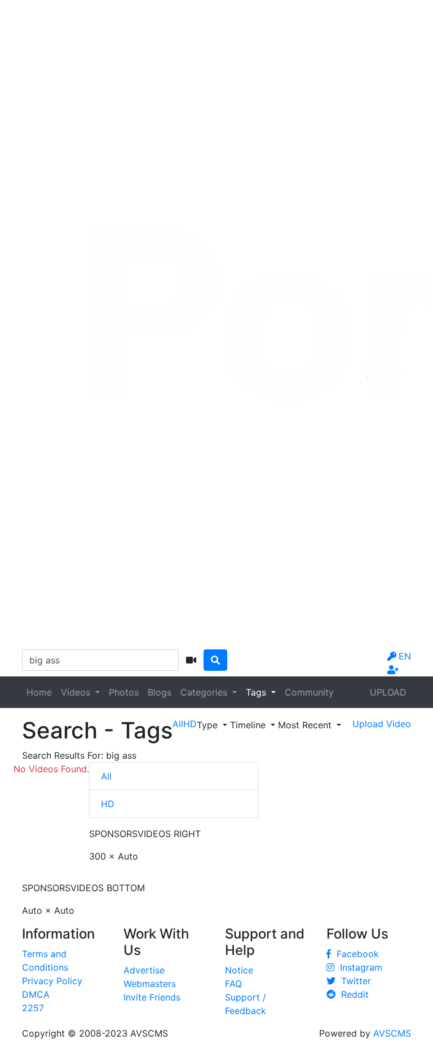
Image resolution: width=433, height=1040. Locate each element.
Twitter (353, 980)
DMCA (36, 994)
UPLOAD (388, 692)
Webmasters (149, 983)
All (106, 776)
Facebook (355, 953)
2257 (33, 1008)
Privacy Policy (52, 980)
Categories (205, 692)
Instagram (358, 967)
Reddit (352, 994)
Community (309, 692)
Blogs (159, 692)
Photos (124, 692)
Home (39, 692)
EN (405, 656)
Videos (77, 692)
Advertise (144, 970)
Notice (239, 970)
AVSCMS (392, 1033)
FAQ (233, 983)
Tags (257, 692)
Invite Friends (151, 997)
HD (107, 803)
